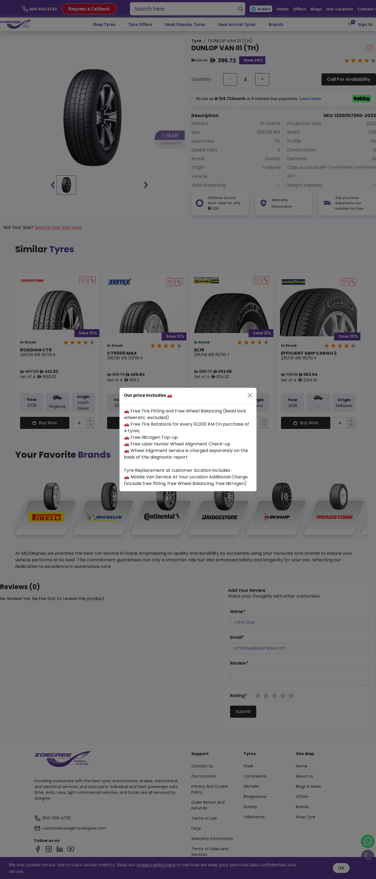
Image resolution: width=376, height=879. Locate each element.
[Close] (250, 395)
